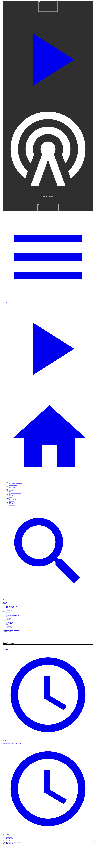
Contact (10, 497)
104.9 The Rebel (12, 499)
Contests (8, 486)
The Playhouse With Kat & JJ (15, 483)
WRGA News (12, 505)
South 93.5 (11, 503)
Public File (11, 495)
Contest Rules (12, 487)
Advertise (11, 490)
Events (10, 494)
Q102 (10, 502)
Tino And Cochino (13, 485)
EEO (10, 491)
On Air (7, 482)
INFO (7, 489)
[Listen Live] (48, 58)
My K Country (12, 501)
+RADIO (7, 498)
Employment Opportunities (15, 493)
